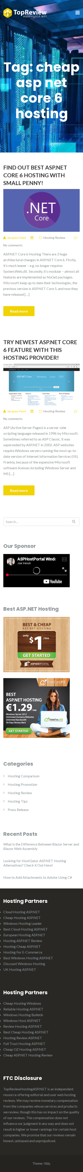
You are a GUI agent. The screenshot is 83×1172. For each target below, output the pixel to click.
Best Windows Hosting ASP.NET (28, 958)
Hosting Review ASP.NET (22, 1038)
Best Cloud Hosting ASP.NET (25, 929)
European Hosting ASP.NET (24, 935)
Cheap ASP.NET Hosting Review (27, 1055)
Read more (19, 311)
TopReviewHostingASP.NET (25, 1089)
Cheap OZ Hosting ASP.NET (24, 1049)
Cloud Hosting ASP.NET (21, 912)
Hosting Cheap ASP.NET (22, 946)
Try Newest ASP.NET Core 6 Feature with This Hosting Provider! (40, 350)
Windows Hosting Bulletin (23, 1015)
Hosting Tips (18, 801)
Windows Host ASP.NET (22, 1020)
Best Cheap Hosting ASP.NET (25, 1032)
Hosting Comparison (23, 776)
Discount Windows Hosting (24, 964)
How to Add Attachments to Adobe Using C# (37, 877)
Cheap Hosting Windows (22, 1003)
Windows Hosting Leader (22, 923)
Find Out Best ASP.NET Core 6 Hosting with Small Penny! (35, 175)
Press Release (18, 809)
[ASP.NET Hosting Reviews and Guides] (25, 12)
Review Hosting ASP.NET (22, 1026)
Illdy (47, 1163)
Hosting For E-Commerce (22, 952)
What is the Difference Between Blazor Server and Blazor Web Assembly (41, 846)
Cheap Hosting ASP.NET (22, 917)
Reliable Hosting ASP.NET (23, 1009)
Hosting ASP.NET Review (22, 940)
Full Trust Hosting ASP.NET (24, 1043)
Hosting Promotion (22, 784)
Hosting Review (54, 237)
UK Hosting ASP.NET (19, 969)
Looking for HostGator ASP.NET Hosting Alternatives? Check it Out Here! (34, 863)
